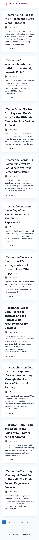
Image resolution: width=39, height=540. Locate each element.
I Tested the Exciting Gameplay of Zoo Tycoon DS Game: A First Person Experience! (18, 214)
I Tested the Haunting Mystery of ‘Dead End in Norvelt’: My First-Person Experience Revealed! (19, 479)
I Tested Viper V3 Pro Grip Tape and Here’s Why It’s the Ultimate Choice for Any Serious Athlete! (19, 117)
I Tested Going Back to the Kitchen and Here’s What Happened (19, 19)
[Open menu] (35, 3)
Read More (10, 48)
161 (22, 522)
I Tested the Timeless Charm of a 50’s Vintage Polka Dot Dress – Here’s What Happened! (18, 265)
